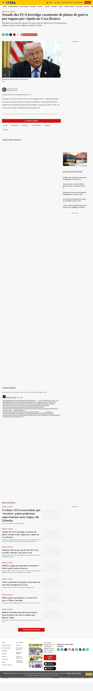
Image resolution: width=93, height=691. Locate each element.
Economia (54, 6)
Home (4, 6)
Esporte (40, 6)
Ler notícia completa (31, 121)
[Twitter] (65, 649)
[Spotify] (87, 649)
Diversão (33, 6)
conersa (25, 125)
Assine (88, 2)
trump (5, 125)
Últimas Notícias (13, 6)
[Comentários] (18, 34)
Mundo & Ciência (8, 12)
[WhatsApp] (58, 649)
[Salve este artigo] (14, 34)
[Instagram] (69, 649)
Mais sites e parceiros (19, 648)
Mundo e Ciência (69, 6)
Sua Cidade (79, 6)
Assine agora (50, 657)
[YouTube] (73, 649)
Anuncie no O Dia (67, 2)
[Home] (11, 4)
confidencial (36, 125)
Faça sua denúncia (78, 2)
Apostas (86, 6)
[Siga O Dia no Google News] (29, 35)
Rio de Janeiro (24, 6)
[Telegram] (76, 649)
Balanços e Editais (19, 653)
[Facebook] (62, 649)
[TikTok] (80, 649)
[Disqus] (31, 417)
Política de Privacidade (19, 661)
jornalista (15, 125)
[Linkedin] (83, 649)
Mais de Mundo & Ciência (31, 629)
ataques (47, 125)
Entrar (50, 2)
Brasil (61, 6)
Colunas (47, 6)
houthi (5, 129)
